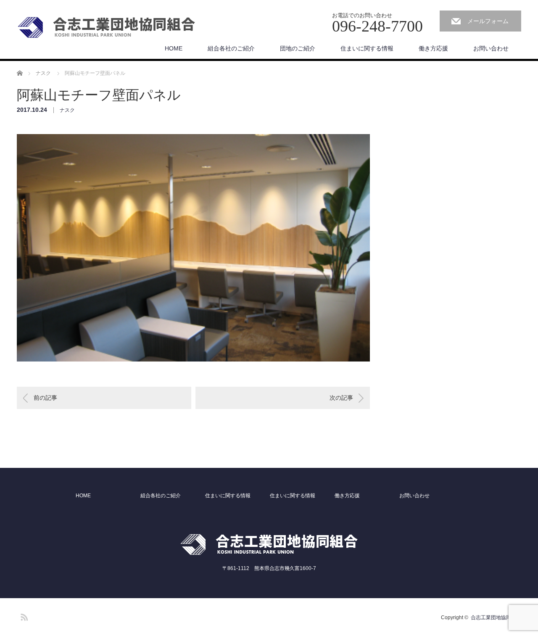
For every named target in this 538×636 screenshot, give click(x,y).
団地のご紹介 (297, 48)
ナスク (67, 110)
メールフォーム (488, 21)
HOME (173, 48)
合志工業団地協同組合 (496, 617)
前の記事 (45, 397)
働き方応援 (433, 48)
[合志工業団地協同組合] (106, 28)
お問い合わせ (491, 48)
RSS (23, 616)
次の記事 (341, 397)
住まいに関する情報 (366, 48)
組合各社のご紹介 (231, 48)
